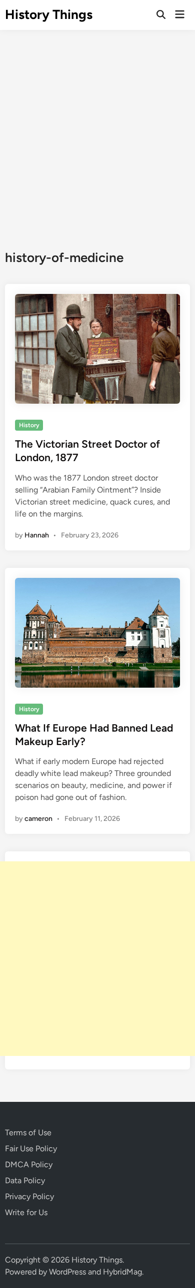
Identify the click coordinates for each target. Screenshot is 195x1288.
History (29, 425)
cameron (38, 818)
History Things (48, 14)
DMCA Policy (28, 1164)
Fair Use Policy (31, 1148)
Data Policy (25, 1180)
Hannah (36, 535)
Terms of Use (28, 1132)
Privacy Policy (29, 1196)
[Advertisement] (97, 132)
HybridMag (122, 1272)
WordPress (67, 1272)
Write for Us (26, 1212)
